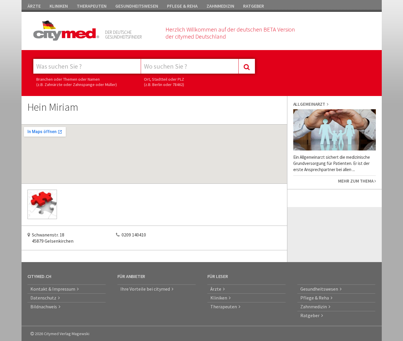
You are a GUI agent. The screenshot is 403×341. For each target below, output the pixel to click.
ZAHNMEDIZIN (220, 6)
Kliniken (219, 298)
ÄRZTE (34, 6)
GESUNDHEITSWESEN (136, 6)
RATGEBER (253, 6)
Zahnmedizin (314, 306)
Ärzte (216, 289)
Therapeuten (224, 306)
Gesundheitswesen (320, 289)
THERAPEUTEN (92, 6)
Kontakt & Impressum (53, 289)
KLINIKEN (59, 6)
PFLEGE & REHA (182, 6)
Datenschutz (44, 298)
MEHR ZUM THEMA (356, 181)
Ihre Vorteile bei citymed (146, 289)
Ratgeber (310, 315)
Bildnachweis (44, 306)
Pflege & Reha (315, 298)
